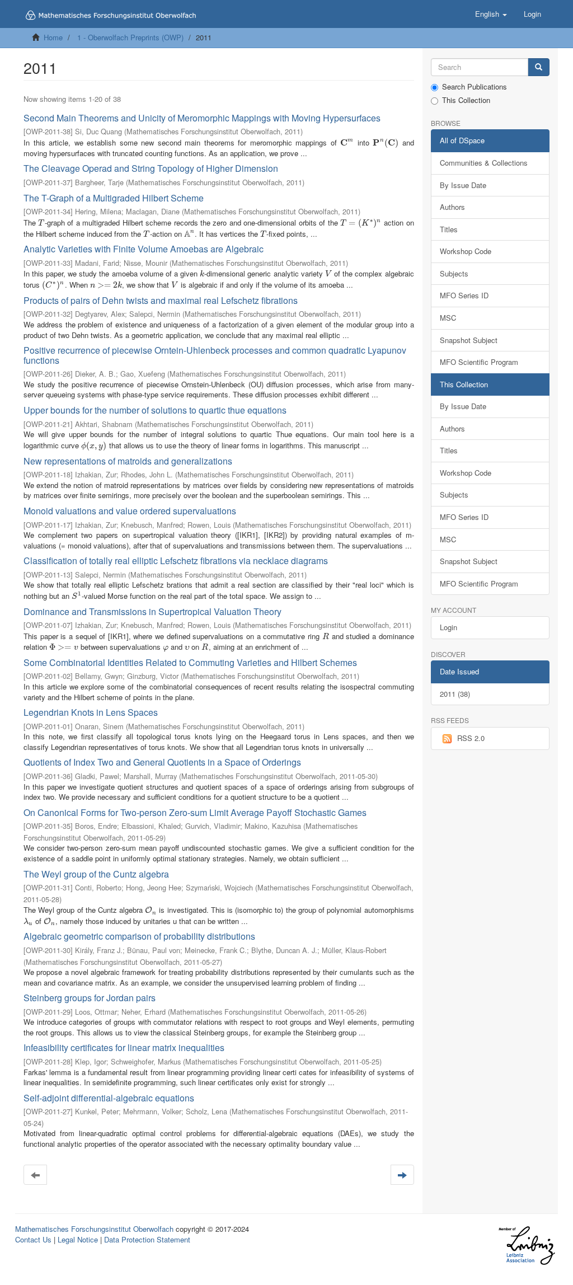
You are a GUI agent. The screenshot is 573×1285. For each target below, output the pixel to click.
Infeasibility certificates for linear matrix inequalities (124, 1047)
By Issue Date (463, 185)
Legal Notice (78, 1239)
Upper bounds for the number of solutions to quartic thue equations (155, 410)
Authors (452, 206)
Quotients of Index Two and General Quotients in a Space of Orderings (162, 762)
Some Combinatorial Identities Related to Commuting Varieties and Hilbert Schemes (190, 662)
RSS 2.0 (471, 738)
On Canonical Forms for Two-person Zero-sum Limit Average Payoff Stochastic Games (195, 812)
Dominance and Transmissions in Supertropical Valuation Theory (152, 611)
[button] (491, 14)
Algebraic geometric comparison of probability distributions (139, 936)
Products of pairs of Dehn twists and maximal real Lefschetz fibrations (161, 300)
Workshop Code (465, 251)
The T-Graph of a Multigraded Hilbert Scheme (114, 197)
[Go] (538, 67)
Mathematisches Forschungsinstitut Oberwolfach (94, 1228)
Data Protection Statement (147, 1239)
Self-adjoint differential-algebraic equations (109, 1097)
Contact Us (33, 1239)
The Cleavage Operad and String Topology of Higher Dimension (151, 168)
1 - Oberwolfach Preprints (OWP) (130, 37)
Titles (449, 229)
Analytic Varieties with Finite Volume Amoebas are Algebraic (144, 248)
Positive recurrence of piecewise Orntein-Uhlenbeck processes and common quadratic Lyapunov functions (215, 355)
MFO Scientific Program (479, 362)
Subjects (454, 273)
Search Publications (474, 87)
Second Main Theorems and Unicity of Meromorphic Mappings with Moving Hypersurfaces (202, 117)
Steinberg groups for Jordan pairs (90, 997)
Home (53, 37)
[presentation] (347, 142)
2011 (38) (455, 693)
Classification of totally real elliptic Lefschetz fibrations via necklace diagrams (176, 560)
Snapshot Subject (468, 340)
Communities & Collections (484, 162)
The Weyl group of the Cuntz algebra (96, 873)
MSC (448, 317)
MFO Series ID (464, 295)
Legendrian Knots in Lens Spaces (91, 712)
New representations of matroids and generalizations (128, 460)
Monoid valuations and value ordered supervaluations (130, 510)
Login (448, 627)
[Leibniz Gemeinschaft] (526, 1245)
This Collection (466, 100)
